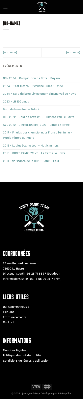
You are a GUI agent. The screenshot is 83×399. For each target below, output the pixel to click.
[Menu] (5, 7)
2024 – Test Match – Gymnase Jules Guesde (33, 86)
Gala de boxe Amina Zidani (21, 109)
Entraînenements (14, 317)
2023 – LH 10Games (16, 101)
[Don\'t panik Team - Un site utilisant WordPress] (41, 7)
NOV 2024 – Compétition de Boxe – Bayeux (31, 78)
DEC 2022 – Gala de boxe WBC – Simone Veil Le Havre (38, 117)
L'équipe (8, 312)
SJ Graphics (65, 393)
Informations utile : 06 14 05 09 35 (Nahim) (32, 279)
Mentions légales (14, 350)
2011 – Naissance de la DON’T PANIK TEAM (31, 161)
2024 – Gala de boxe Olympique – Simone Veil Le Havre (39, 94)
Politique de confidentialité (22, 355)
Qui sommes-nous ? (16, 307)
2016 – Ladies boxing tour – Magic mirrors (31, 146)
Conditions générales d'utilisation (26, 361)
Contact (8, 322)
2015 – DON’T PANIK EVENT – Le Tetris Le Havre (34, 153)
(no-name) (10, 52)
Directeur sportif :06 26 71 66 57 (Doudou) (31, 274)
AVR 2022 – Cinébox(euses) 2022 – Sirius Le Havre (36, 125)
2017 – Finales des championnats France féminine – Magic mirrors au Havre (37, 135)
